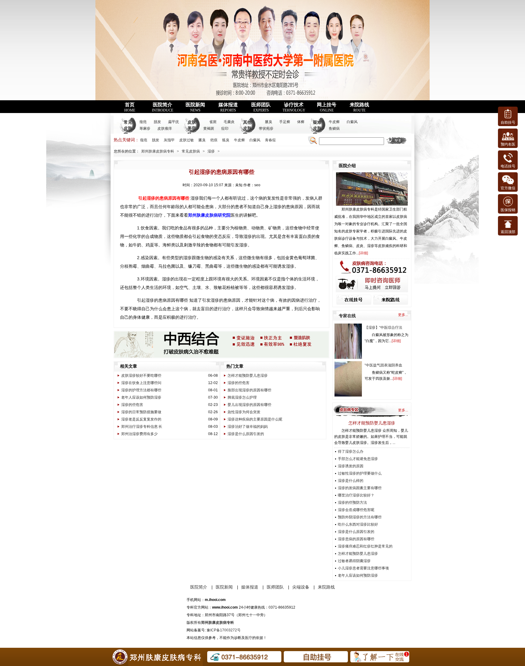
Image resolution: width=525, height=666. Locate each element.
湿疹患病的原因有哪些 (356, 539)
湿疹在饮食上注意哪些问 (141, 383)
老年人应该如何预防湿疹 (141, 397)
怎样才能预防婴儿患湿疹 (248, 375)
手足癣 (284, 122)
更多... (403, 315)
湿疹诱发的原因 (350, 466)
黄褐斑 (208, 128)
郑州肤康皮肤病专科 (157, 151)
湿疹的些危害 (132, 405)
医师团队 (261, 107)
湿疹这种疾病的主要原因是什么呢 (255, 419)
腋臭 (268, 122)
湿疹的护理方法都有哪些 (141, 390)
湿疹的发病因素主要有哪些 (360, 488)
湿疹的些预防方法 (352, 502)
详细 (363, 253)
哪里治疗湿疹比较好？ (356, 495)
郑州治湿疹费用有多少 (139, 434)
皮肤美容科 (191, 128)
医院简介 (162, 107)
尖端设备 (300, 587)
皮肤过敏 (186, 140)
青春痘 (270, 140)
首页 (129, 107)
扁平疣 (173, 122)
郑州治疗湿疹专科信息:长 (141, 426)
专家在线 (347, 315)
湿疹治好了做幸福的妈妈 (248, 426)
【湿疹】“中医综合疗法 (383, 327)
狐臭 (225, 140)
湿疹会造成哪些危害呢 (356, 510)
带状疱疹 (266, 128)
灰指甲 (169, 140)
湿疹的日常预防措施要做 (141, 412)
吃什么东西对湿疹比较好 (358, 524)
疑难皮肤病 (317, 128)
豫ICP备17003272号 (224, 630)
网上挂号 (326, 107)
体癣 (300, 122)
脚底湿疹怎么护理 (242, 397)
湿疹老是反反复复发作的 (141, 419)
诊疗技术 (294, 107)
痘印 (224, 128)
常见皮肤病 (128, 128)
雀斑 (213, 122)
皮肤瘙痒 (164, 128)
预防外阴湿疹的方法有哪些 (360, 517)
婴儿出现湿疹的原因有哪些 (249, 405)
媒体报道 (228, 107)
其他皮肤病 (247, 128)
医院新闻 (195, 107)
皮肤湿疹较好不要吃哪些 (141, 375)
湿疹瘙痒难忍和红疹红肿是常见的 (365, 546)
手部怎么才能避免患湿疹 (358, 459)
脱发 (157, 122)
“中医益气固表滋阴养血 (383, 365)
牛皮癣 (334, 122)
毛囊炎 (229, 122)
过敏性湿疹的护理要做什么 (360, 473)
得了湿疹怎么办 (350, 451)
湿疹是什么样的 (350, 481)
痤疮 (143, 122)
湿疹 (211, 151)
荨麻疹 (144, 128)
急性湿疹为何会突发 (244, 412)
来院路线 (359, 107)
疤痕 (214, 140)
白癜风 (352, 122)
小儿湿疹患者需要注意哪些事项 (363, 568)
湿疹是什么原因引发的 (246, 434)
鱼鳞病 (334, 128)
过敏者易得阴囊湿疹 (354, 561)
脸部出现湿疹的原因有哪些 (249, 390)
